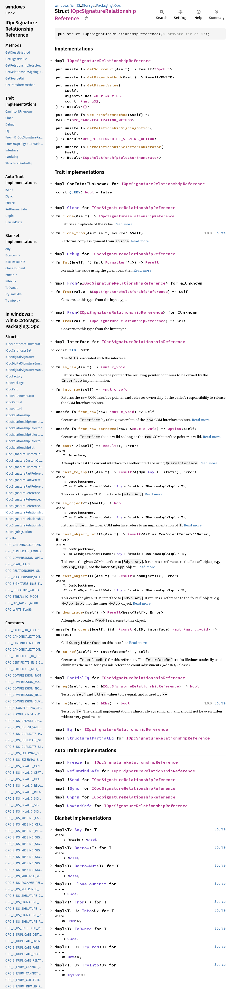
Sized (91, 840)
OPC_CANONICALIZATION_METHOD (102, 120)
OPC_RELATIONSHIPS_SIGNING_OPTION (118, 138)
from (67, 291)
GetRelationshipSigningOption (118, 128)
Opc (117, 5)
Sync (74, 788)
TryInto (90, 965)
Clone (73, 207)
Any (151, 472)
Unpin (73, 797)
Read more (123, 224)
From (72, 283)
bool (89, 192)
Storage (88, 5)
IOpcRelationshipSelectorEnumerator (121, 157)
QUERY (75, 192)
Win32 (75, 5)
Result (152, 262)
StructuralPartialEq (90, 738)
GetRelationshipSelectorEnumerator (124, 147)
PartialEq (78, 677)
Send (74, 779)
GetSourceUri (100, 69)
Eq (69, 729)
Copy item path (86, 18)
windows (62, 5)
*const (126, 629)
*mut (99, 96)
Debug (73, 253)
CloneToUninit (90, 883)
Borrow (81, 847)
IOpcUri (162, 69)
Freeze (74, 762)
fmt (66, 262)
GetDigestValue (103, 85)
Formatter (115, 262)
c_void (118, 367)
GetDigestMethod (104, 77)
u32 (95, 101)
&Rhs (105, 703)
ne (65, 703)
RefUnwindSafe (83, 770)
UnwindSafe (79, 805)
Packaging (104, 5)
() (85, 106)
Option (174, 428)
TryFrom (90, 946)
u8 (118, 96)
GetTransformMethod (107, 114)
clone (68, 216)
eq (65, 686)
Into (87, 910)
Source (220, 233)
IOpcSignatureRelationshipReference (109, 60)
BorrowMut (85, 865)
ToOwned (83, 928)
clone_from (74, 233)
